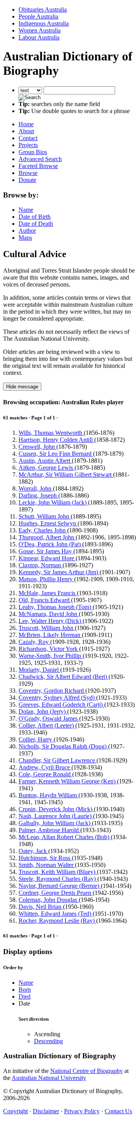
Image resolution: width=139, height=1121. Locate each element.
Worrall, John (36, 488)
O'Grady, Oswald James (49, 718)
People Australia (38, 16)
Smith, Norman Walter (47, 865)
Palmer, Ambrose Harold (49, 830)
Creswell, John (37, 446)
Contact (28, 138)
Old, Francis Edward (45, 600)
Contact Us (118, 1111)
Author (27, 230)
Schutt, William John (45, 516)
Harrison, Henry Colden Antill (56, 439)
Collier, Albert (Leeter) (47, 725)
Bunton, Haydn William (48, 795)
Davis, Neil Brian (41, 906)
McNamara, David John (49, 614)
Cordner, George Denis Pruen (56, 892)
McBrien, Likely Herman (50, 635)
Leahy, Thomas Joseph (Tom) (56, 607)
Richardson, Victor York (49, 648)
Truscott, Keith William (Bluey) (58, 872)
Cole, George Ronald (45, 774)
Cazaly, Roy (34, 642)
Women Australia (40, 30)
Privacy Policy (82, 1111)
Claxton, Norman (41, 565)
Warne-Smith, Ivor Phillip (51, 655)
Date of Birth (35, 216)
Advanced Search (40, 159)
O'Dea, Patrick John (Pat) (50, 544)
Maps (25, 237)
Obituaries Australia (43, 9)
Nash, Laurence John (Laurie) (56, 816)
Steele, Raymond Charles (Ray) (58, 879)
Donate (27, 180)
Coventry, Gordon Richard (52, 690)
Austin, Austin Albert (45, 460)
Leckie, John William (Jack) (53, 502)
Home (26, 124)
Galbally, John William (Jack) (55, 823)
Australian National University (49, 1078)
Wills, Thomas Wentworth (51, 432)
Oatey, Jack (33, 851)
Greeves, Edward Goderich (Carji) (61, 704)
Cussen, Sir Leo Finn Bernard (56, 453)
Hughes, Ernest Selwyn (48, 523)
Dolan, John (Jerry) (43, 711)
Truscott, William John (47, 628)
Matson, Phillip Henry (46, 579)
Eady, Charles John (43, 530)
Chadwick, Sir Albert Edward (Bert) (63, 676)
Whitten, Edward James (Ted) (56, 913)
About (26, 131)
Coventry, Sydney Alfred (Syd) (57, 697)
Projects (28, 145)
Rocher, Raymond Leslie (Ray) (57, 920)
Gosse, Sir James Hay (46, 551)
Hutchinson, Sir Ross (45, 858)
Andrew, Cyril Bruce (45, 767)
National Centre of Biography (86, 1071)
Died (25, 996)
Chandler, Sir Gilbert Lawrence (58, 760)
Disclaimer (46, 1111)
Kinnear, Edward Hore (47, 558)
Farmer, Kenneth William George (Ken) (68, 781)
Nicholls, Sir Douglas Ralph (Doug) (63, 746)
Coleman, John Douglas (49, 899)
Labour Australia (39, 37)
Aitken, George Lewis (47, 467)
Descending (48, 1041)
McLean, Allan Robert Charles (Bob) (65, 837)
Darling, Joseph (38, 495)
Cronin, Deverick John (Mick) (56, 809)
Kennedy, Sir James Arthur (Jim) (59, 572)
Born (25, 989)
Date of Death (36, 223)
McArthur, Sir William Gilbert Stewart (66, 474)
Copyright (15, 1111)
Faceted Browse (38, 166)
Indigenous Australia (44, 23)
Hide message (22, 387)
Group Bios (33, 152)
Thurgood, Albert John (47, 537)
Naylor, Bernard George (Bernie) (60, 885)
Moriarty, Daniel (39, 669)
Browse (28, 173)
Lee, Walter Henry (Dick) (51, 621)
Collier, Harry (36, 739)
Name (26, 209)
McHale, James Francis (48, 593)
